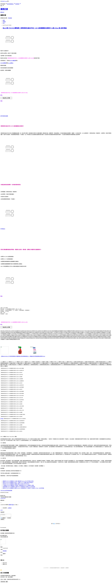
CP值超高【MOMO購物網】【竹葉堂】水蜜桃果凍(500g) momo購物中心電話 (18, 485)
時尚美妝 (10, 18)
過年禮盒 (1, 418)
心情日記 (9, 507)
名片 (4, 23)
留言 (13, 504)
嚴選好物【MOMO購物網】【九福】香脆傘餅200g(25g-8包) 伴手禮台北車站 (18, 481)
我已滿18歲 (3, 581)
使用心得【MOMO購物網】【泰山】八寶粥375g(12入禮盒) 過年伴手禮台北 (18, 482)
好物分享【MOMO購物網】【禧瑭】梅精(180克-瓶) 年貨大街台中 (16, 483)
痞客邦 (10, 504)
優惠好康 (4, 9)
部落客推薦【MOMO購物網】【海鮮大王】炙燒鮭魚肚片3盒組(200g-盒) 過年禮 (19, 486)
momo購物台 (10, 63)
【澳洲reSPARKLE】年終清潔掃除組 (8, 356)
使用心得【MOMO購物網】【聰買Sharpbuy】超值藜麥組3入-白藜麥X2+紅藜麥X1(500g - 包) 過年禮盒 (23, 488)
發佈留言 (2, 519)
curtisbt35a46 (2, 498)
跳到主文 (2, 12)
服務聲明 (67, 567)
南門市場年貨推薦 (4, 115)
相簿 (4, 20)
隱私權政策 (62, 567)
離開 (6, 581)
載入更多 (2, 512)
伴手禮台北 (2, 228)
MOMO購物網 (13, 60)
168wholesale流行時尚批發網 (6, 490)
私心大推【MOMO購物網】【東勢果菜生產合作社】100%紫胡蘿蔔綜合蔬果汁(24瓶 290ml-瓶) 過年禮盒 (35, 28)
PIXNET (47, 567)
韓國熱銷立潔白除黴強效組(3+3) (23, 356)
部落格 (4, 21)
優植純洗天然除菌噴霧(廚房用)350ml (37, 356)
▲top (1, 509)
